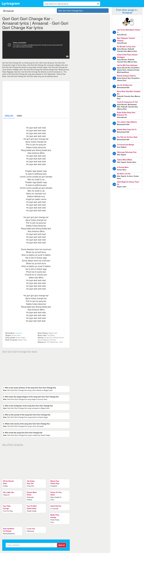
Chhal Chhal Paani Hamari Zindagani (127, 55)
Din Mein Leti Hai (123, 173)
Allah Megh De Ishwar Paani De (128, 183)
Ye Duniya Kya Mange (125, 144)
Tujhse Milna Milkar (124, 159)
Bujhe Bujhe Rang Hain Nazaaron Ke (126, 113)
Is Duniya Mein (123, 167)
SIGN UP (61, 545)
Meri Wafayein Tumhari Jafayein (126, 39)
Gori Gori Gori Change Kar (70, 10)
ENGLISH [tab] (9, 115)
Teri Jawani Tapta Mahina (127, 122)
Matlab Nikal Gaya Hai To (127, 129)
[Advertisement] (36, 97)
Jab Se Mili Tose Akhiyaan (127, 65)
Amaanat (18, 333)
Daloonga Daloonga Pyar (127, 152)
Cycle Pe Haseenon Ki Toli (127, 102)
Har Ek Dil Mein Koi (124, 85)
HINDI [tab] (19, 115)
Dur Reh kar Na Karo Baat (127, 137)
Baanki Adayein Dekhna (126, 75)
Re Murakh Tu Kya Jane (126, 46)
